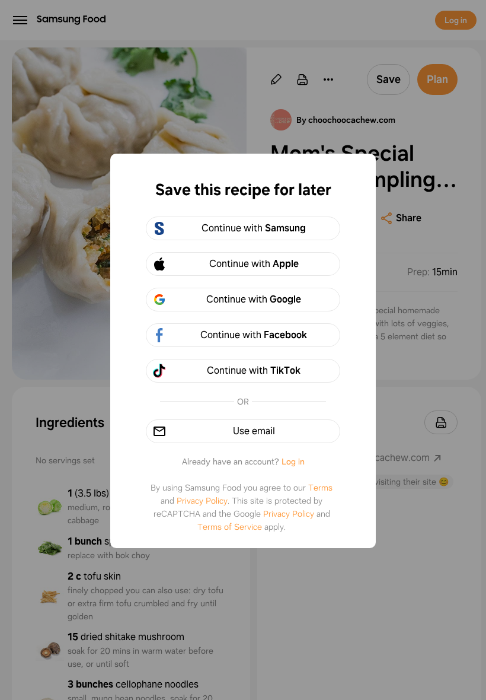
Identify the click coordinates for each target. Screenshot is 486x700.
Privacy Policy (202, 500)
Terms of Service (229, 526)
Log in (293, 461)
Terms (320, 487)
